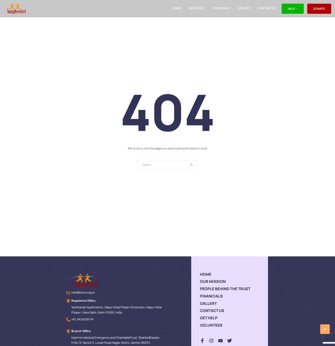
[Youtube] (220, 340)
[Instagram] (211, 340)
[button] (204, 8)
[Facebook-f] (202, 340)
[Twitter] (229, 340)
